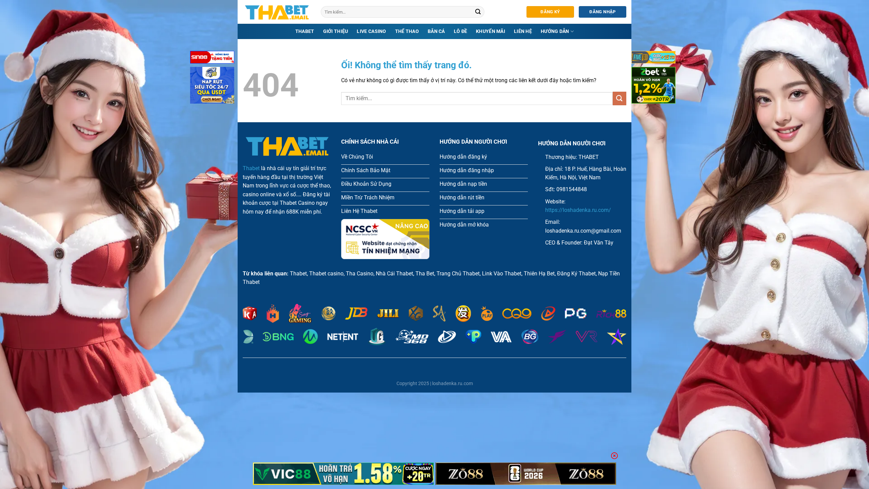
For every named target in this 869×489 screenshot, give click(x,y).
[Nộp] (478, 12)
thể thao (407, 31)
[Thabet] (277, 12)
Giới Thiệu (335, 31)
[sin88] (212, 58)
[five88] (653, 58)
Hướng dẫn (555, 31)
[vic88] (343, 474)
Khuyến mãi (490, 31)
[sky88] (212, 86)
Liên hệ (523, 31)
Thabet (304, 31)
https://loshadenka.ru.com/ (578, 210)
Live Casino (371, 31)
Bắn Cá (436, 31)
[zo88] (526, 474)
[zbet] (653, 86)
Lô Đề (460, 31)
